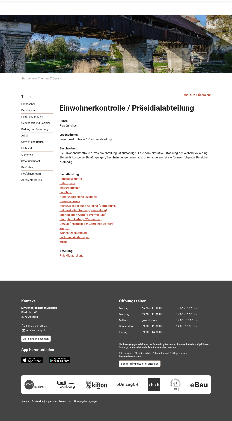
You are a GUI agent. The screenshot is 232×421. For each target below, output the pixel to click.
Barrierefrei (38, 401)
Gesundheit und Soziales (36, 122)
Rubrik (63, 121)
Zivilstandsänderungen (74, 237)
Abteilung (66, 251)
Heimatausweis (69, 201)
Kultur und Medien (32, 116)
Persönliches (29, 110)
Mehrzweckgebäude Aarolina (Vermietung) (87, 206)
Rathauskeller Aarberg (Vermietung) (83, 210)
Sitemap (26, 401)
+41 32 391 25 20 (36, 325)
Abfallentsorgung (31, 180)
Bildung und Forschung (35, 129)
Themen (28, 97)
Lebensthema (68, 134)
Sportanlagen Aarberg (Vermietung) (83, 215)
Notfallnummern (31, 173)
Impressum (51, 401)
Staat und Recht (30, 161)
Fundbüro (65, 192)
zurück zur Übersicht (197, 95)
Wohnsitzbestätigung (73, 233)
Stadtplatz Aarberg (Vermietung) (80, 219)
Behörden (27, 167)
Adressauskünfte (70, 179)
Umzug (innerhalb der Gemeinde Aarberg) (87, 224)
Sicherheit (27, 154)
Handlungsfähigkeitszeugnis (78, 197)
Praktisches (28, 104)
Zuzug (63, 242)
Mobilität (26, 148)
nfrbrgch (35, 330)
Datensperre (67, 183)
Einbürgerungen (69, 188)
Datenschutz (66, 401)
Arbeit (25, 135)
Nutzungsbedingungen (85, 401)
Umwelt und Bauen (32, 141)
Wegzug (64, 228)
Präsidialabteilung (71, 255)
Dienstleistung (69, 174)
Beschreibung (68, 148)
